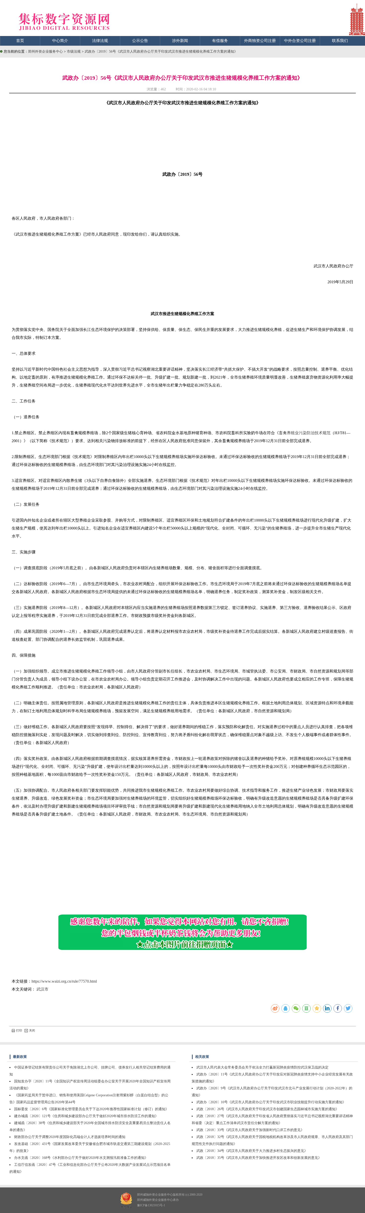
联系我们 (340, 40)
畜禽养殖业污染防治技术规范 (304, 433)
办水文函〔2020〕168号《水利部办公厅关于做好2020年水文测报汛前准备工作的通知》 (81, 1158)
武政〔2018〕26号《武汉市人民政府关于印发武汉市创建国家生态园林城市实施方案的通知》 (267, 1109)
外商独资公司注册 (260, 40)
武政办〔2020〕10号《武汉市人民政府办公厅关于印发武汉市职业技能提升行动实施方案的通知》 (271, 1102)
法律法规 (100, 40)
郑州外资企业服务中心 (45, 51)
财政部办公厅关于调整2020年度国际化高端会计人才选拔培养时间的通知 (69, 1137)
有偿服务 (220, 40)
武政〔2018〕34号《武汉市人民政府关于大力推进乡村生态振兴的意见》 (252, 1151)
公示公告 (140, 40)
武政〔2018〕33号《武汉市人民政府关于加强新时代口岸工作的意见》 (250, 1130)
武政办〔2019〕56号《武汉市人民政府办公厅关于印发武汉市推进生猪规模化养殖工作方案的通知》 (161, 51)
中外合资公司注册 (300, 40)
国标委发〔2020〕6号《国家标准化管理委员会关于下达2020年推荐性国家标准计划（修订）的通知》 (91, 1109)
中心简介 (60, 40)
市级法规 (74, 51)
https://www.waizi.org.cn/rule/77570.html (64, 981)
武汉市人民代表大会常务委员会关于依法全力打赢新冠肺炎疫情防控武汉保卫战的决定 (262, 1067)
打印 (19, 1030)
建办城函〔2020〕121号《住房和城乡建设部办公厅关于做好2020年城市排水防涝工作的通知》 (86, 1116)
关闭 (32, 1030)
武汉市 (42, 989)
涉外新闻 (180, 40)
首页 (20, 40)
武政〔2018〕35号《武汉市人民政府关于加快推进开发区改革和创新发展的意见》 (259, 1158)
